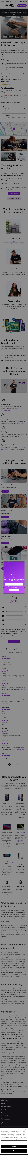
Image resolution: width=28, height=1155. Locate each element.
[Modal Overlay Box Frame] (14, 577)
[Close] (26, 1129)
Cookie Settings (14, 1142)
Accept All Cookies (14, 1151)
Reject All (14, 1146)
